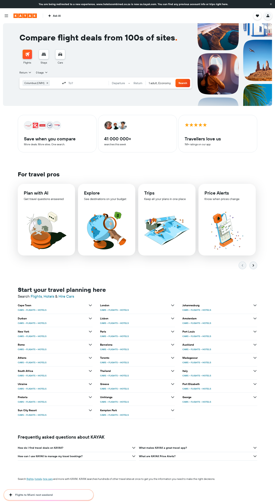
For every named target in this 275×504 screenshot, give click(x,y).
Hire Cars (66, 296)
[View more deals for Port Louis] (255, 331)
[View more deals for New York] (90, 331)
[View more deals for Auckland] (255, 344)
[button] (271, 4)
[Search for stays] (44, 54)
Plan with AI (36, 193)
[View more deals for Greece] (172, 384)
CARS (21, 310)
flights (30, 479)
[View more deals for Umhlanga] (172, 397)
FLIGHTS (31, 310)
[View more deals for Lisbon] (172, 318)
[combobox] (25, 72)
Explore (92, 193)
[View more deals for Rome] (90, 344)
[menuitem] (27, 56)
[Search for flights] (27, 54)
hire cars (48, 479)
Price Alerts (216, 193)
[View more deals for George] (255, 397)
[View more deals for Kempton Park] (172, 410)
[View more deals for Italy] (255, 371)
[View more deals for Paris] (172, 331)
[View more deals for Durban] (90, 318)
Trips (149, 193)
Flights (36, 296)
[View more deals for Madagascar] (255, 358)
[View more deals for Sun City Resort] (90, 410)
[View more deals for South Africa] (90, 371)
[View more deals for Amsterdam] (255, 318)
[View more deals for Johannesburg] (255, 305)
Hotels (49, 296)
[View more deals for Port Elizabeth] (255, 384)
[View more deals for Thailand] (172, 371)
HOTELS (42, 310)
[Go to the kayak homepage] (25, 15)
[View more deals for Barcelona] (172, 344)
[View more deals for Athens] (90, 358)
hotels (38, 479)
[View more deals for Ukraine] (90, 384)
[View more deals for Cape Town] (90, 305)
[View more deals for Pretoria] (90, 397)
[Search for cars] (60, 54)
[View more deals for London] (172, 305)
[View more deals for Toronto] (172, 358)
